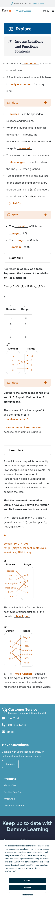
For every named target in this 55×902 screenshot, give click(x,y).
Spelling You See (13, 792)
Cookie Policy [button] (29, 865)
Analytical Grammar (14, 805)
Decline (27, 888)
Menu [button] (46, 11)
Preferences (27, 895)
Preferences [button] (10, 871)
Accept (27, 880)
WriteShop (9, 799)
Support (10, 764)
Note (15, 102)
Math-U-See (10, 785)
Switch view (38, 3)
